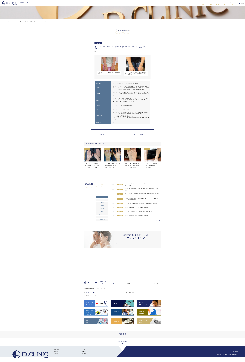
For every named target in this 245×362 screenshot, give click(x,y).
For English (84, 351)
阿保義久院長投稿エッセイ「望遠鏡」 (89, 312)
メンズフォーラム (146, 243)
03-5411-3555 (91, 292)
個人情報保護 (235, 351)
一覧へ (159, 220)
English (242, 3)
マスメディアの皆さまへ (143, 321)
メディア (102, 199)
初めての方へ (56, 349)
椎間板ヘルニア (102, 214)
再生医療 (102, 205)
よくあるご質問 (84, 349)
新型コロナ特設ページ (89, 321)
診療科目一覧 (122, 334)
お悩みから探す (122, 341)
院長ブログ (102, 219)
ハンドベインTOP (117, 122)
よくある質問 (224, 3)
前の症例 (102, 134)
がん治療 (102, 208)
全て (102, 197)
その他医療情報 (102, 216)
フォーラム (124, 243)
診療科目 (211, 3)
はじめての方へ (203, 3)
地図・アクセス (233, 3)
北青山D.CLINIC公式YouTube (90, 303)
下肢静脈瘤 (102, 211)
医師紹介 (217, 3)
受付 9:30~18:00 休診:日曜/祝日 (25, 3)
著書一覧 (115, 303)
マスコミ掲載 (116, 321)
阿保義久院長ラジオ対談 (116, 312)
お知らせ (102, 202)
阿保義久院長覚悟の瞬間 (142, 312)
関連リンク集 (84, 353)
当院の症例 (56, 353)
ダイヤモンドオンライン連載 (143, 303)
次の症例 (142, 134)
